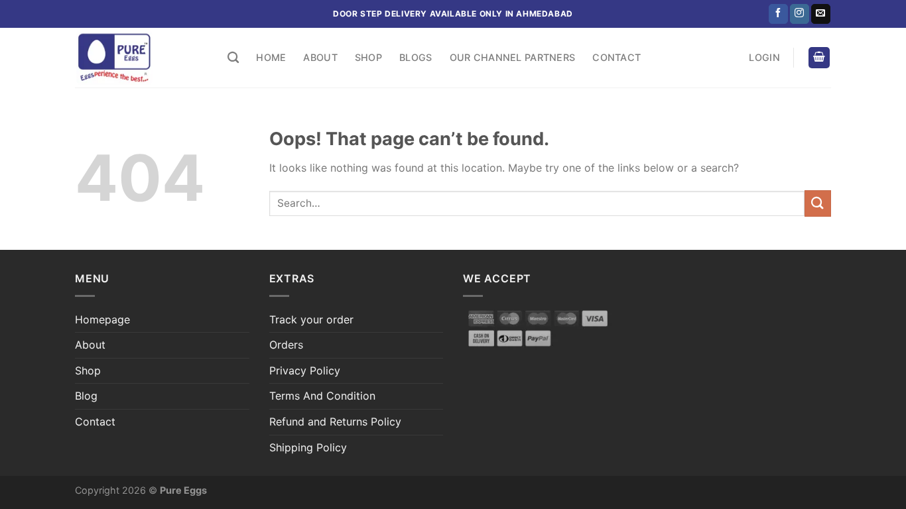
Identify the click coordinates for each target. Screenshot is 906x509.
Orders (286, 344)
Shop (368, 57)
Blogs (415, 57)
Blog (86, 395)
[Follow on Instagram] (799, 14)
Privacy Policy (304, 370)
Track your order (311, 319)
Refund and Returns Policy (335, 421)
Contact (616, 57)
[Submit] (818, 203)
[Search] (233, 58)
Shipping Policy (308, 447)
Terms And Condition (322, 395)
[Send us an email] (820, 14)
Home (271, 57)
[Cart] (819, 58)
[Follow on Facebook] (778, 14)
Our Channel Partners (513, 57)
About (320, 57)
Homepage (102, 319)
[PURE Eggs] (141, 57)
